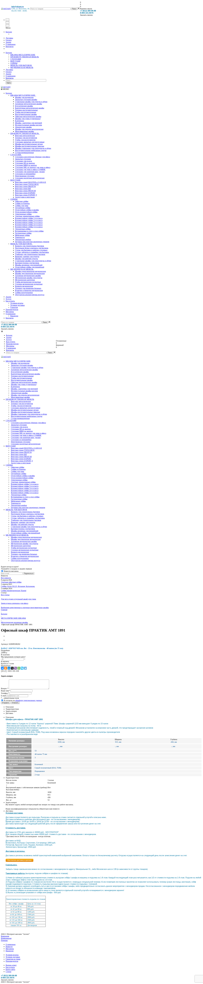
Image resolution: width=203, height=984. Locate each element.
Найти (9, 83)
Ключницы (19, 121)
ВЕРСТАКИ (15, 61)
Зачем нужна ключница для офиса (14, 603)
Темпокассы (20, 237)
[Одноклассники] (5, 668)
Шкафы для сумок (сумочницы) (28, 119)
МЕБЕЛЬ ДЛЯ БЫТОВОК (21, 65)
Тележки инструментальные (26, 110)
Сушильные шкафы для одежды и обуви (31, 102)
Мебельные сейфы (22, 235)
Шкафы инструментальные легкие (29, 144)
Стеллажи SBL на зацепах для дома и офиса (32, 167)
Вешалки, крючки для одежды (27, 256)
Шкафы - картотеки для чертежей (28, 123)
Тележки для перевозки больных (28, 288)
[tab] (101, 650)
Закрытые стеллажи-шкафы (26, 100)
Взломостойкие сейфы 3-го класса (29, 223)
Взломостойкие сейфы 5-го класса (29, 227)
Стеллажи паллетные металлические (30, 178)
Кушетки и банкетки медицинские (29, 290)
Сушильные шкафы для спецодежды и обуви (33, 261)
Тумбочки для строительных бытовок (30, 254)
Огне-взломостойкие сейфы (26, 212)
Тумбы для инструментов (25, 140)
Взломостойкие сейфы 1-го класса (29, 218)
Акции (8, 74)
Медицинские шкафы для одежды (28, 278)
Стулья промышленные (24, 153)
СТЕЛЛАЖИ (15, 59)
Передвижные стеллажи (24, 176)
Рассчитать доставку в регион (19, 860)
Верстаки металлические (25, 136)
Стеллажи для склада (23, 161)
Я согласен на (23, 700)
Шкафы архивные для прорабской (28, 265)
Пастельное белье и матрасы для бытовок (31, 248)
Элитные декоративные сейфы (27, 216)
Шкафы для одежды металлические (29, 129)
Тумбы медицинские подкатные (28, 282)
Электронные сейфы (23, 214)
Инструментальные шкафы (26, 114)
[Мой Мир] (9, 668)
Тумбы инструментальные (25, 112)
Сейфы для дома (21, 206)
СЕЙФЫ (13, 63)
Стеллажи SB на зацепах (25, 163)
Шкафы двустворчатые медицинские (30, 273)
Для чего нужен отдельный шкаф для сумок (18, 599)
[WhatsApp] (18, 668)
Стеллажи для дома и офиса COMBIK (30, 170)
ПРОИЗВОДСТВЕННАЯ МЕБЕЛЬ (24, 57)
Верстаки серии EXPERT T (26, 195)
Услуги (8, 299)
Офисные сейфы (21, 201)
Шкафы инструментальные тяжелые (29, 146)
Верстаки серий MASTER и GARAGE (30, 182)
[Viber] (15, 668)
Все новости (6, 578)
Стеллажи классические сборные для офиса (32, 157)
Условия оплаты (16, 303)
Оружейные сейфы (22, 208)
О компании (11, 76)
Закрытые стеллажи (23, 159)
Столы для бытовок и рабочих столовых (31, 250)
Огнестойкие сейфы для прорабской (29, 267)
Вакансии (14, 316)
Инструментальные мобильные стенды (30, 150)
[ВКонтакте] (2, 668)
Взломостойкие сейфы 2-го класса (29, 220)
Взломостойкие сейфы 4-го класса (29, 225)
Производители (12, 310)
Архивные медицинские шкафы (28, 276)
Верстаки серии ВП (23, 189)
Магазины (10, 312)
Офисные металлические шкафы (28, 116)
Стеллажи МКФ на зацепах (26, 165)
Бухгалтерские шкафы (24, 106)
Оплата (9, 72)
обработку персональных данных (28, 700)
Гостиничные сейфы (23, 233)
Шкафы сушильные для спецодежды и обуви (33, 148)
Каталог (9, 32)
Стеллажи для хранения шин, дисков (30, 172)
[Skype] (22, 668)
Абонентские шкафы (23, 127)
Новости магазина (10, 571)
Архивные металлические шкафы (28, 104)
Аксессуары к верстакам (25, 197)
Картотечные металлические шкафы (29, 108)
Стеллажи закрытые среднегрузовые (29, 142)
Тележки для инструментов (26, 138)
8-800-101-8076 (86, 13)
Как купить (10, 301)
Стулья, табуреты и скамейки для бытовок (32, 252)
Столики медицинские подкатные (29, 284)
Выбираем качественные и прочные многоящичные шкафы (25, 608)
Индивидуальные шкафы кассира (28, 125)
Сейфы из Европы (22, 203)
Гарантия (14, 307)
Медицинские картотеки (25, 280)
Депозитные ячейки (23, 240)
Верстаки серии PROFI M (25, 191)
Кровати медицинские (24, 286)
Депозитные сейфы (23, 229)
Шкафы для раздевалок (24, 97)
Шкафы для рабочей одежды (26, 259)
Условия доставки (17, 305)
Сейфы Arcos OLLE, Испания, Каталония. (18, 586)
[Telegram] (25, 668)
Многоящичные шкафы (24, 131)
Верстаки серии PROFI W (25, 186)
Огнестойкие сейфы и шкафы (27, 210)
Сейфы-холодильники (24, 293)
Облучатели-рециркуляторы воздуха (29, 295)
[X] (12, 668)
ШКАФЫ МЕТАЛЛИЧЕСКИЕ (22, 55)
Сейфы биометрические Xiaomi (13, 591)
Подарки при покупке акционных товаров (32, 242)
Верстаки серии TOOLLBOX (27, 184)
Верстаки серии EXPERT (25, 193)
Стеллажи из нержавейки (25, 174)
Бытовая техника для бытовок (27, 263)
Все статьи (5, 595)
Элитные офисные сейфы (11, 582)
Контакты (10, 78)
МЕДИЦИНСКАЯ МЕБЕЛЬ (21, 67)
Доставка (9, 70)
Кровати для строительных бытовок (29, 246)
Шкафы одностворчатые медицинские (30, 271)
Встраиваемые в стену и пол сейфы (29, 231)
